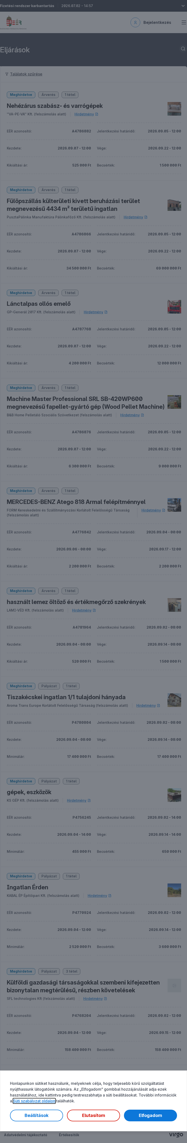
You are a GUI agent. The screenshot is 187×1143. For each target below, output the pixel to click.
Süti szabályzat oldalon (34, 1100)
